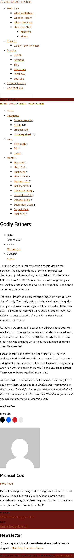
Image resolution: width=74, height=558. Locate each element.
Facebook (19, 74)
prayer (17, 153)
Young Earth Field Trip (26, 46)
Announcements (23, 120)
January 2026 (21, 186)
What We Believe (23, 13)
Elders (24, 36)
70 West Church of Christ (16, 1)
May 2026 (19, 167)
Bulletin (18, 55)
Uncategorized (22, 134)
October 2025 (22, 200)
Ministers (26, 32)
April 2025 (19, 214)
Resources (20, 69)
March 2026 (21, 176)
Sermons (19, 60)
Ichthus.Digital (63, 555)
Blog (16, 64)
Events (11, 41)
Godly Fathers (36, 103)
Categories (13, 116)
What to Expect (23, 18)
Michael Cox (14, 249)
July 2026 (19, 162)
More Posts (6, 483)
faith (16, 148)
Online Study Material (13, 526)
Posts (12, 103)
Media (11, 50)
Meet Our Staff (22, 27)
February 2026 (22, 181)
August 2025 (21, 209)
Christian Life (21, 130)
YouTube (19, 78)
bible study (20, 144)
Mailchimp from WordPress (27, 548)
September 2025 (23, 204)
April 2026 (19, 172)
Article (22, 103)
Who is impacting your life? (17, 517)
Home (3, 103)
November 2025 (23, 195)
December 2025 (23, 190)
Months (11, 158)
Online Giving (16, 83)
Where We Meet (23, 22)
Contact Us (15, 88)
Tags (10, 139)
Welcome (13, 8)
